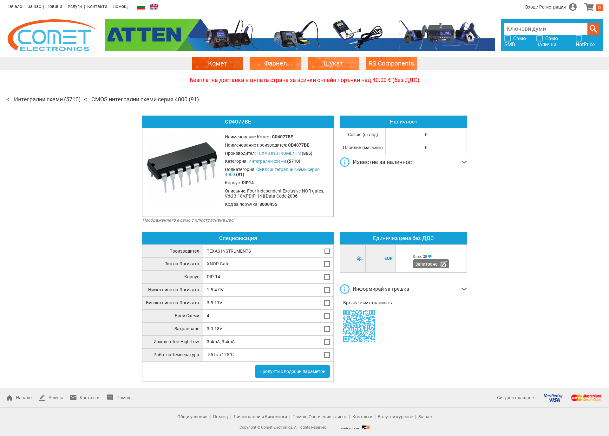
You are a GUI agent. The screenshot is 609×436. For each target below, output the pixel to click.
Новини (54, 6)
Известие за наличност (384, 162)
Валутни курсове (395, 416)
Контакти (97, 6)
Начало (14, 6)
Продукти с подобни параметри (292, 371)
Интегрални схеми (38, 99)
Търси (593, 29)
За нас (34, 6)
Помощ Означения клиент (319, 416)
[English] (154, 7)
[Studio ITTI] (355, 427)
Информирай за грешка (381, 289)
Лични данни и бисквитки (260, 416)
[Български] (140, 7)
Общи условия (192, 416)
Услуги (75, 6)
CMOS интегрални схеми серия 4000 (139, 99)
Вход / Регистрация (545, 6)
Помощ (120, 6)
